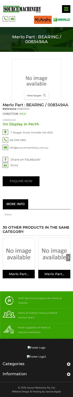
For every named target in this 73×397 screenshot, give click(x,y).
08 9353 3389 (18, 140)
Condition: (11, 113)
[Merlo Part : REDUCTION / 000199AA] (54, 254)
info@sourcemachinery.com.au (29, 147)
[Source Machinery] (22, 9)
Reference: (10, 108)
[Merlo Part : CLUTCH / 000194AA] (19, 254)
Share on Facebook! (25, 159)
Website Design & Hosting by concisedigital (36, 391)
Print (14, 165)
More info (15, 204)
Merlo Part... (19, 274)
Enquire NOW (21, 181)
